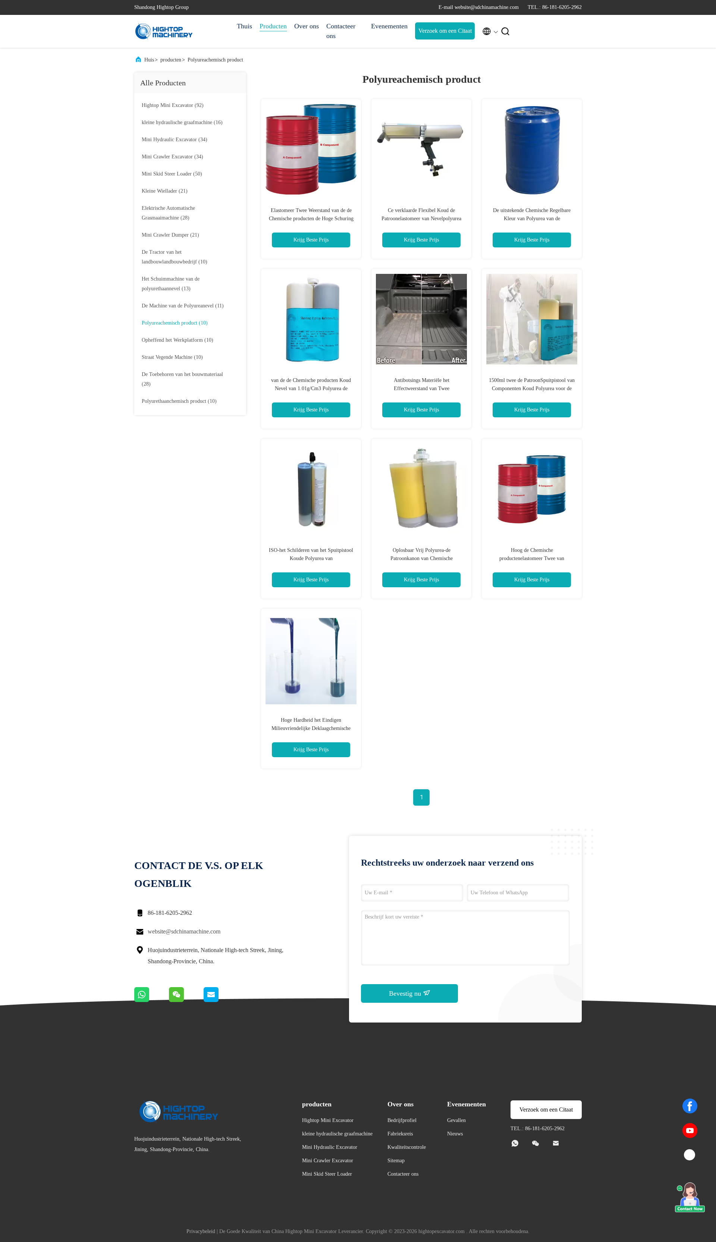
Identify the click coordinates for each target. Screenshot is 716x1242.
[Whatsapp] (151, 1000)
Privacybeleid (200, 1231)
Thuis (244, 26)
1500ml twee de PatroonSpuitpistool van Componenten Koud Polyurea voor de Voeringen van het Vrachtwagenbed (532, 388)
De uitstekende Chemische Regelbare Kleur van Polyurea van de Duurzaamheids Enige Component (532, 219)
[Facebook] (689, 1106)
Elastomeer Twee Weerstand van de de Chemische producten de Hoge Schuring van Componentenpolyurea (311, 219)
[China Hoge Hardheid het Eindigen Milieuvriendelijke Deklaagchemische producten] (311, 658)
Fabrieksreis (400, 1134)
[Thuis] (164, 31)
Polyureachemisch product (215, 60)
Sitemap (396, 1160)
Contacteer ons (340, 30)
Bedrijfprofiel (402, 1120)
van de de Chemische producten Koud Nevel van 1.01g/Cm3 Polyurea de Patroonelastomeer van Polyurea (311, 388)
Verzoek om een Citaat (445, 31)
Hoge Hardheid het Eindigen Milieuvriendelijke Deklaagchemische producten (311, 728)
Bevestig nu (406, 993)
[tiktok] (689, 1155)
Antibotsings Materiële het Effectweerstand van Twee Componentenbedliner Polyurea (421, 388)
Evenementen (389, 26)
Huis (149, 60)
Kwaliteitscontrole (406, 1147)
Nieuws (455, 1134)
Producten (273, 26)
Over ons (306, 26)
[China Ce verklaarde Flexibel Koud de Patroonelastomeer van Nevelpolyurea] (421, 149)
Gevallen (456, 1120)
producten (170, 60)
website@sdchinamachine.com (184, 931)
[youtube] (689, 1130)
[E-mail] (220, 1000)
